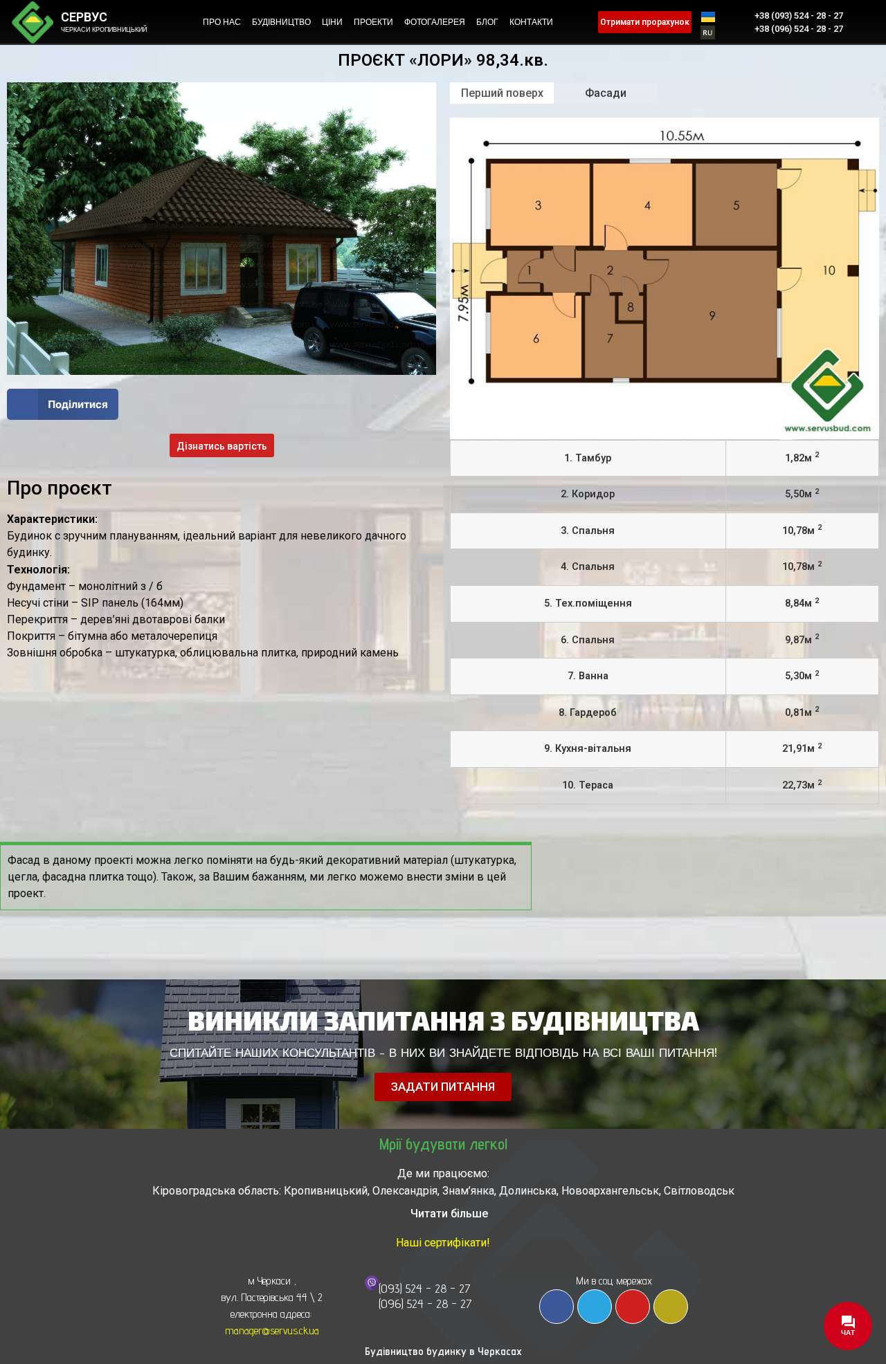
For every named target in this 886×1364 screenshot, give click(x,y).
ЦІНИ (332, 22)
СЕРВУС (84, 17)
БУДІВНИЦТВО (281, 22)
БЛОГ (487, 22)
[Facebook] (556, 1306)
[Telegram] (594, 1306)
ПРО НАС (222, 22)
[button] (62, 404)
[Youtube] (632, 1306)
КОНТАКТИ (531, 22)
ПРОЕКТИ (373, 22)
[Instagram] (670, 1306)
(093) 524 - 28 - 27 (425, 1288)
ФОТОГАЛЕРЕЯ (434, 22)
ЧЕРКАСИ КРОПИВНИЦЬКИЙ (104, 29)
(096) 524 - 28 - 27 (425, 1303)
